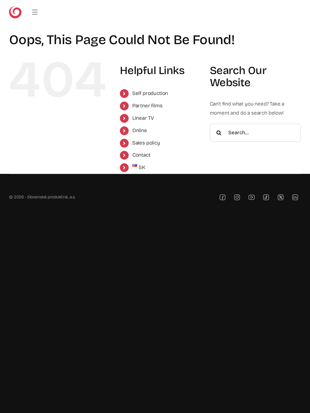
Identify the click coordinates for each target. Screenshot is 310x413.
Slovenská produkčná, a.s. (51, 197)
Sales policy (146, 143)
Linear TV (143, 118)
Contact (141, 155)
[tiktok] (266, 197)
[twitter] (280, 197)
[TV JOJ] (15, 8)
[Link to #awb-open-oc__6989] (35, 12)
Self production (150, 93)
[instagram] (237, 197)
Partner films (147, 105)
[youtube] (251, 197)
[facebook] (222, 197)
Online (139, 130)
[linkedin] (295, 197)
